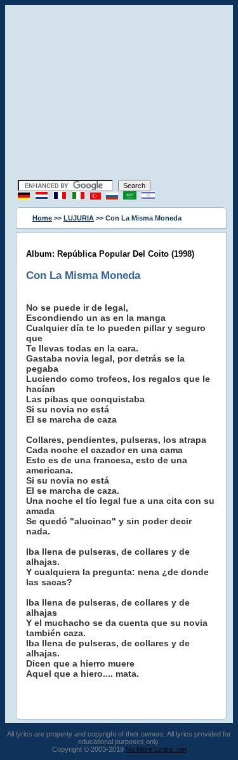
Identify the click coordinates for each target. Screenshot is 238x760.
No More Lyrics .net (156, 749)
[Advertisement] (119, 94)
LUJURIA (78, 218)
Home (42, 218)
